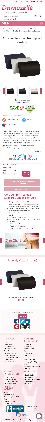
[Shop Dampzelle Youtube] (22, 327)
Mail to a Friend (17, 159)
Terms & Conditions (11, 381)
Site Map (27, 368)
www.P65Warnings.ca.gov (12, 148)
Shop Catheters (29, 384)
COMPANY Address (9, 388)
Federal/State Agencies (29, 350)
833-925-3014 (10, 403)
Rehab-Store (28, 381)
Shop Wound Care (30, 377)
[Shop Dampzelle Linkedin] (27, 322)
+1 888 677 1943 (23, 2)
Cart (33, 2)
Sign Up (22, 316)
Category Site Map (30, 362)
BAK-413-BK (12, 165)
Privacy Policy (9, 377)
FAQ (26, 364)
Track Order (9, 360)
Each (5, 173)
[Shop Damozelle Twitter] (25, 156)
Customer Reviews (22, 189)
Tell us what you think (12, 357)
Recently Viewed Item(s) (22, 260)
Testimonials (28, 353)
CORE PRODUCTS (22, 102)
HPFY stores (30, 372)
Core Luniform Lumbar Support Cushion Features (22, 182)
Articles (27, 357)
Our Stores (28, 355)
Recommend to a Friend (10, 350)
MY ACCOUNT (10, 339)
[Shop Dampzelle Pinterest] (16, 327)
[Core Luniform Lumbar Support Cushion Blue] (22, 91)
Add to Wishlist (32, 159)
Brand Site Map (29, 360)
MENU (7, 23)
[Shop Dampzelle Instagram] (27, 327)
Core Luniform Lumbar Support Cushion (20, 297)
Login (40, 2)
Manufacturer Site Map (32, 366)
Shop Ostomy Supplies (32, 379)
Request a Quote (11, 384)
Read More (37, 151)
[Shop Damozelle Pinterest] (30, 156)
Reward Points (10, 355)
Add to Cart (26, 173)
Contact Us (28, 346)
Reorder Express (10, 353)
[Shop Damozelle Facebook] (15, 156)
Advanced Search (10, 19)
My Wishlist (9, 344)
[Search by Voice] (35, 16)
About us (27, 344)
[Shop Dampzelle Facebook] (16, 322)
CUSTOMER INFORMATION (11, 373)
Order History (9, 346)
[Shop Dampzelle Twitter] (22, 322)
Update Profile (10, 362)
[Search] (40, 16)
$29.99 (15, 174)
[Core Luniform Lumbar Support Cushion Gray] (34, 91)
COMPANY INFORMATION (31, 340)
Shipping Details (10, 379)
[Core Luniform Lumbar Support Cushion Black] (10, 91)
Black (9, 167)
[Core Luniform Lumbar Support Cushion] (22, 65)
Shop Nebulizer (29, 375)
